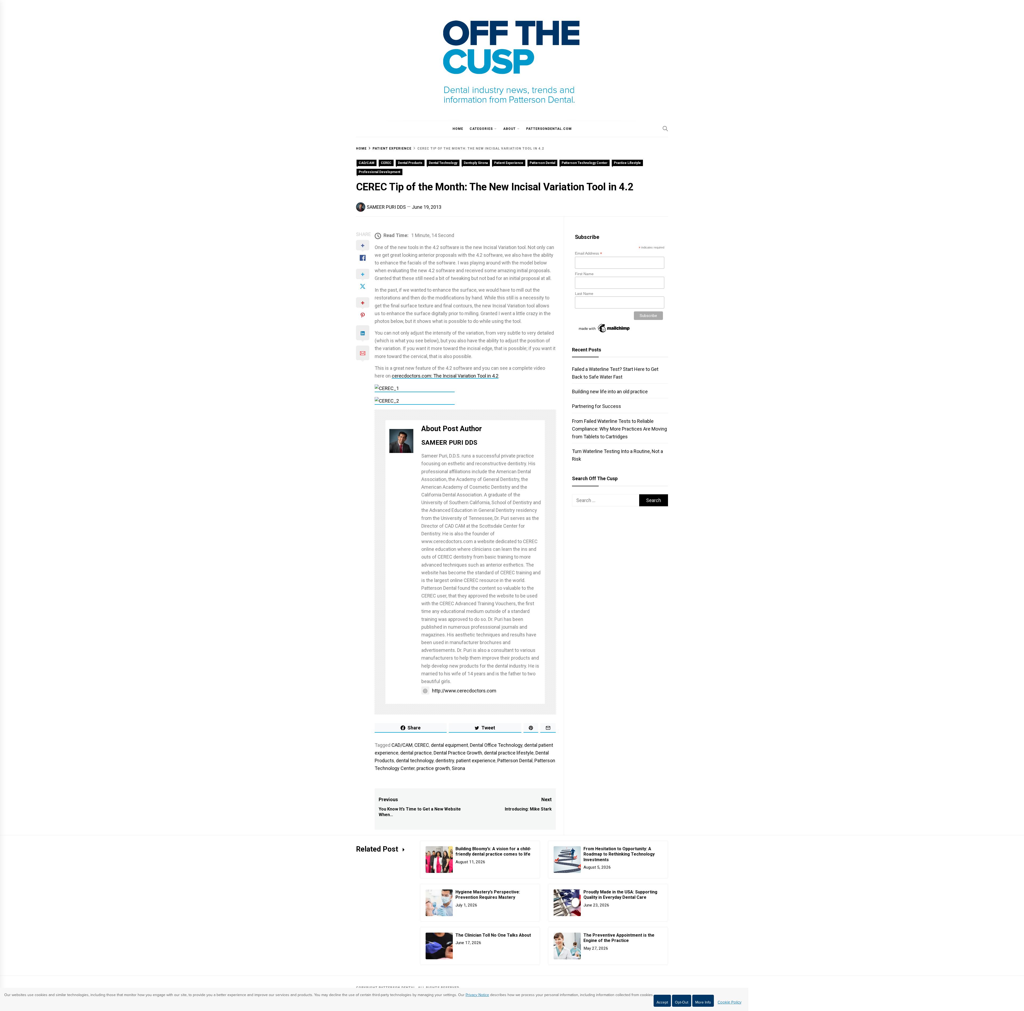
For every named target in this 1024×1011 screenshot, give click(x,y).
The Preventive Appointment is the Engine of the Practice (618, 938)
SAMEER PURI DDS (386, 207)
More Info (703, 1002)
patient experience (475, 760)
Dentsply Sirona (476, 163)
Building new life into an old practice (610, 391)
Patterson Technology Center (584, 163)
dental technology (415, 760)
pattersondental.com (549, 129)
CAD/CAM (366, 163)
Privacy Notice (477, 995)
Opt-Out (681, 1002)
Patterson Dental (542, 163)
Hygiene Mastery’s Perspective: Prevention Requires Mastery (487, 894)
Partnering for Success (596, 406)
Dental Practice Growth (458, 753)
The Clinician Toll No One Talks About (493, 935)
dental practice (416, 753)
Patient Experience (508, 163)
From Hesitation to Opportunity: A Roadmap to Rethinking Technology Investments (619, 854)
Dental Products (410, 163)
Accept (662, 1002)
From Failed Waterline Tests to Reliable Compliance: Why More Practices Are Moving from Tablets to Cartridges (619, 428)
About (509, 129)
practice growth (433, 768)
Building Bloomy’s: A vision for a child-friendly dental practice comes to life (493, 851)
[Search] (665, 128)
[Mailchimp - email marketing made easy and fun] (604, 332)
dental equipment (449, 745)
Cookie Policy (729, 1002)
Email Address (588, 253)
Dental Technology (443, 163)
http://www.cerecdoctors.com (464, 690)
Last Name (584, 293)
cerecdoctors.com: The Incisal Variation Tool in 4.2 (445, 376)
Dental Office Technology (496, 745)
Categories (481, 129)
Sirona (458, 768)
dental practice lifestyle (509, 753)
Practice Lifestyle (627, 163)
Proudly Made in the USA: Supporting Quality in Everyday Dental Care (620, 894)
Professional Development (379, 172)
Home (458, 129)
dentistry (444, 760)
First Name (584, 274)
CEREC (386, 163)
